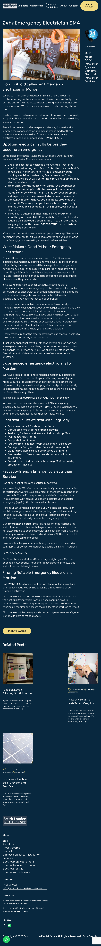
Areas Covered (11, 847)
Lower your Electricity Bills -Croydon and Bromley (16, 783)
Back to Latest (17, 631)
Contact (73, 6)
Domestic (22, 6)
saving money (8, 772)
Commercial (36, 6)
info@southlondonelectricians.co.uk (25, 888)
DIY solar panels (77, 689)
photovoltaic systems (13, 769)
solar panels (73, 693)
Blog (5, 840)
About (63, 6)
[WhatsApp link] (9, 925)
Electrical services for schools (20, 865)
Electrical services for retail (19, 861)
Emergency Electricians (52, 6)
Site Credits (90, 936)
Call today (89, 5)
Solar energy (89, 689)
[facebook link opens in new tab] (4, 925)
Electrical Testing (13, 868)
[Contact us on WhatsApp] (6, 939)
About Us (8, 844)
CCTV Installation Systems (91, 64)
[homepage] (10, 6)
